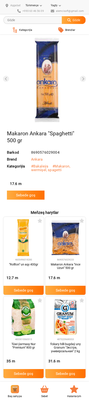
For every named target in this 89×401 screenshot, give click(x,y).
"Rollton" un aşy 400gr (23, 264)
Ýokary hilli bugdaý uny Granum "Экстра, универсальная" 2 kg (65, 347)
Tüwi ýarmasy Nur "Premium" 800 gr (23, 345)
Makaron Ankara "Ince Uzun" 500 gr (65, 266)
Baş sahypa (15, 396)
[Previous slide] (6, 79)
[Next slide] (83, 79)
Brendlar (70, 30)
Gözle (76, 20)
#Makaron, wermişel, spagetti (50, 168)
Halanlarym (74, 396)
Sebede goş (25, 195)
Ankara (37, 159)
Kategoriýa (25, 30)
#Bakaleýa (39, 166)
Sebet (44, 396)
